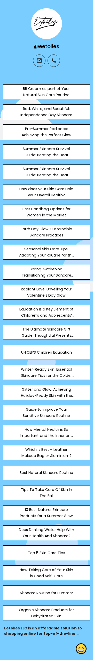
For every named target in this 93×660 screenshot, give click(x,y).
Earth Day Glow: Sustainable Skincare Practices (46, 232)
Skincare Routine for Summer (46, 592)
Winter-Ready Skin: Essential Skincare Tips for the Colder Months (46, 375)
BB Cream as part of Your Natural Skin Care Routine (46, 91)
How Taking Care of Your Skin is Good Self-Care (46, 573)
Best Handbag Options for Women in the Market (46, 212)
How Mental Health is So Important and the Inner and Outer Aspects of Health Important (46, 439)
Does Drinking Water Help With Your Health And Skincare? (46, 532)
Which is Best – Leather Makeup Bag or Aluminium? (46, 452)
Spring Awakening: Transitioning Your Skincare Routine (46, 275)
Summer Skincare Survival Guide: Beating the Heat (46, 152)
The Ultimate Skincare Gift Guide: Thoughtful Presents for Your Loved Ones (46, 335)
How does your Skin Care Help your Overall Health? (46, 192)
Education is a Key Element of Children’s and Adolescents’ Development (46, 315)
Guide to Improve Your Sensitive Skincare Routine (46, 412)
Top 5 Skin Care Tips (46, 552)
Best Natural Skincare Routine (46, 472)
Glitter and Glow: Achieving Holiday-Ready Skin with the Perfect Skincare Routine (46, 395)
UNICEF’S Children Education (46, 352)
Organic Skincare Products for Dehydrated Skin (46, 613)
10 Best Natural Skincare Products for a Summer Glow (46, 512)
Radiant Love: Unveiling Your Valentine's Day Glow (46, 292)
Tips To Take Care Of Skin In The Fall (46, 492)
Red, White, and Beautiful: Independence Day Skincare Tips (46, 115)
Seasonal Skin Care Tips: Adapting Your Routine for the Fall (46, 255)
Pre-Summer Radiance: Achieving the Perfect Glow (46, 131)
